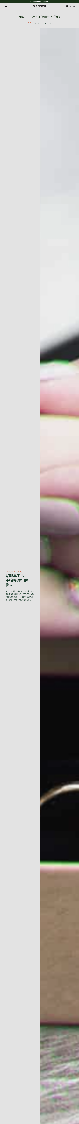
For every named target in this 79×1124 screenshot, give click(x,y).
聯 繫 (52, 23)
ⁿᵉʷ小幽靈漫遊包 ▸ (39, 1)
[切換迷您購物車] (74, 6)
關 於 (30, 22)
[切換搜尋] (67, 6)
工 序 (44, 23)
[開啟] (5, 6)
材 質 (37, 23)
